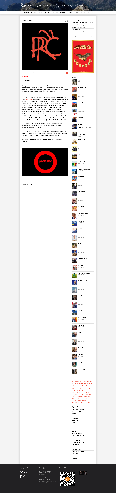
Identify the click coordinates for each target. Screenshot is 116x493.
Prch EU (41, 12)
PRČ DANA (88, 394)
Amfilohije (81, 383)
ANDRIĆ (85, 383)
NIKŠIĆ (83, 392)
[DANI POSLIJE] (74, 178)
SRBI (77, 398)
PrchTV (93, 12)
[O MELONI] (74, 97)
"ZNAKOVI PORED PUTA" (76, 381)
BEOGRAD (90, 383)
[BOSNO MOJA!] (74, 356)
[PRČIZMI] (74, 297)
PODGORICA (78, 394)
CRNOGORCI (75, 388)
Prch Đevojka (78, 12)
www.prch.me (26, 145)
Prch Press (48, 12)
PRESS (82, 394)
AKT (85, 381)
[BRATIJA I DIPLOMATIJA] (74, 149)
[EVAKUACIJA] (74, 290)
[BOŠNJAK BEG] (74, 223)
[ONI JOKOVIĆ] (74, 349)
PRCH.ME (31, 184)
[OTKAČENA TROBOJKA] (74, 319)
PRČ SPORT (80, 396)
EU (81, 388)
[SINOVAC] (74, 230)
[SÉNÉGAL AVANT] (74, 163)
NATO (81, 392)
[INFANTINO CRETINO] (74, 141)
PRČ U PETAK (86, 396)
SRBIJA (80, 398)
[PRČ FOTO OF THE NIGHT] (74, 82)
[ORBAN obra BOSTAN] (74, 282)
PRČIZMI (75, 396)
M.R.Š (90, 388)
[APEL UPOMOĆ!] (74, 371)
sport (75, 398)
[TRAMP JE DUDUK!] (74, 334)
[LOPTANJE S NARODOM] (74, 215)
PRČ (27, 184)
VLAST (81, 400)
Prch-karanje (63, 12)
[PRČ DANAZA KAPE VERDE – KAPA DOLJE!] (74, 126)
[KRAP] (74, 156)
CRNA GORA (82, 385)
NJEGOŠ (87, 392)
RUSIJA (90, 396)
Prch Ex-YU (34, 12)
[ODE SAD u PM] (74, 119)
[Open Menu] (95, 4)
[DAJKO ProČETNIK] (74, 89)
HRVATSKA (86, 388)
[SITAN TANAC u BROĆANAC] (74, 171)
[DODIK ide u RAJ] (74, 305)
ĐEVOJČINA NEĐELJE (81, 402)
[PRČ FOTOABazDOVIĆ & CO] (74, 134)
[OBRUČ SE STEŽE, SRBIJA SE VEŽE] (74, 252)
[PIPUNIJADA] (74, 267)
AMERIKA (76, 383)
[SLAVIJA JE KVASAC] (74, 193)
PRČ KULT (34, 73)
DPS (79, 388)
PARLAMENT (74, 394)
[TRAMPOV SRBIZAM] (74, 260)
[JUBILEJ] (74, 312)
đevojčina (89, 402)
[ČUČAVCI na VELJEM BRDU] (74, 275)
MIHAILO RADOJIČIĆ (78, 391)
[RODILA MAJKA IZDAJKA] (74, 201)
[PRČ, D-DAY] (45, 46)
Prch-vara (55, 12)
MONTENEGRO (76, 392)
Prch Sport (86, 12)
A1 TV (82, 381)
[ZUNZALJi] (74, 104)
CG (73, 386)
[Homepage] (26, 5)
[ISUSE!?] (74, 245)
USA (88, 398)
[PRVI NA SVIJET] (74, 327)
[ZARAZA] (74, 342)
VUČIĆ (84, 400)
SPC (73, 398)
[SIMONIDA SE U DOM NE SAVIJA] (74, 238)
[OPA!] (74, 186)
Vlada (78, 400)
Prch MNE (26, 12)
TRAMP (85, 398)
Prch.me (24, 179)
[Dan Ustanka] (74, 111)
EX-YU (83, 388)
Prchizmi (70, 12)
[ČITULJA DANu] (74, 208)
